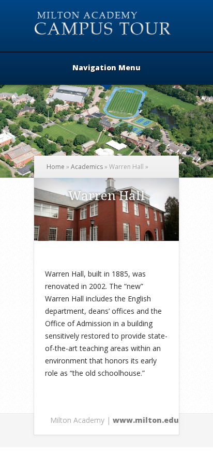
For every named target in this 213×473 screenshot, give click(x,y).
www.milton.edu (146, 420)
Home (56, 166)
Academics (87, 166)
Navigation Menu (106, 68)
